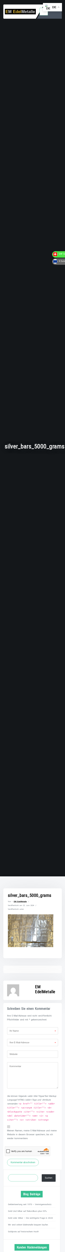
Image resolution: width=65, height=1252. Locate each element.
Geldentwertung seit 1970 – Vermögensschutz (29, 1204)
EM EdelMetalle (20, 901)
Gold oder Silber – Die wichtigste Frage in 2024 (30, 1218)
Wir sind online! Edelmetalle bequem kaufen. (28, 1224)
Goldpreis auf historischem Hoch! (23, 1231)
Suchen (48, 1178)
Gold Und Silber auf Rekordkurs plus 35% (27, 1211)
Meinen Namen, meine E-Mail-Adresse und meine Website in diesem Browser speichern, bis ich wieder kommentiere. (32, 1134)
